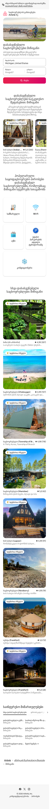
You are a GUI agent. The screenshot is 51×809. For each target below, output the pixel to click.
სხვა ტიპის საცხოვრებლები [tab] (15, 712)
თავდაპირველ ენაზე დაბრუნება (19, 6)
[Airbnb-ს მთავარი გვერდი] (5, 13)
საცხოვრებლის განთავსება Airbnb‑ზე (22, 13)
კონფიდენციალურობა (19, 796)
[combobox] (24, 63)
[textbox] (13, 72)
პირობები (35, 796)
